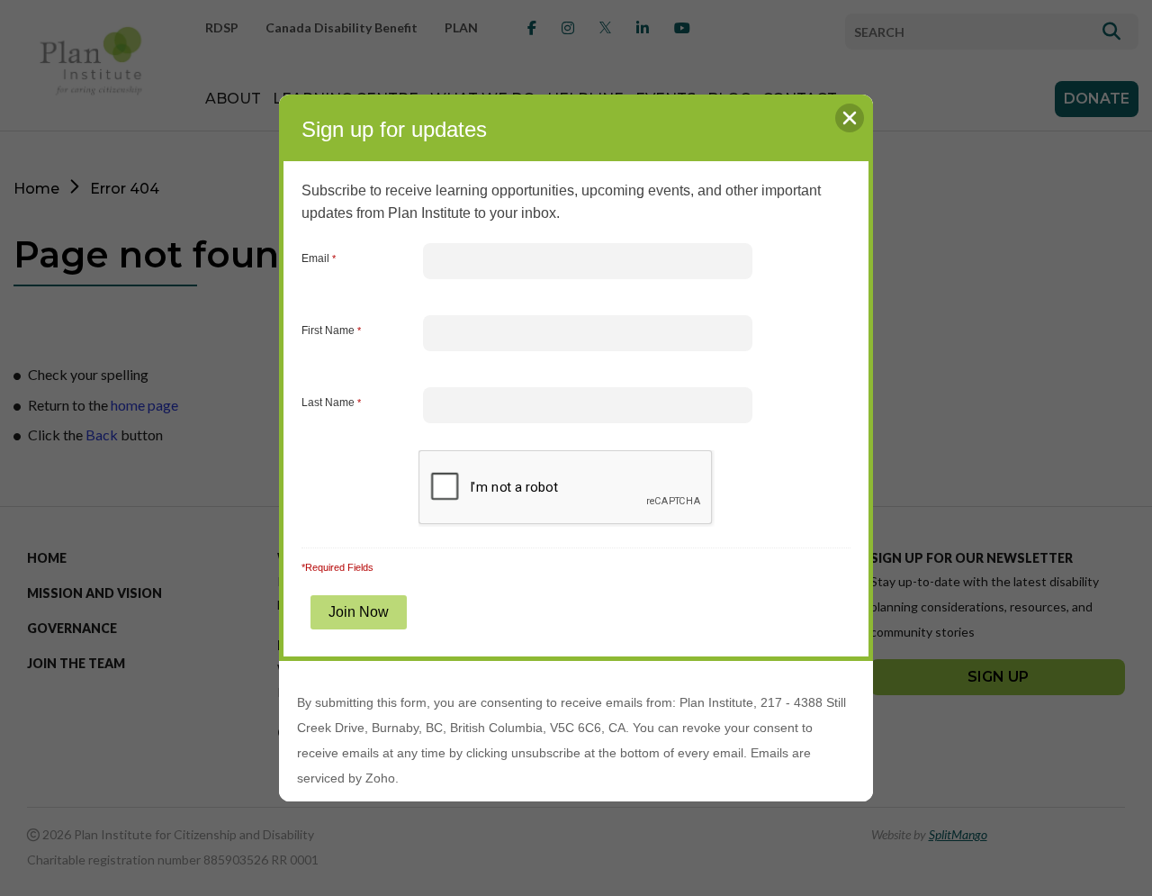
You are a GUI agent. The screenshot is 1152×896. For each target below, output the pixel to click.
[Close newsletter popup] (849, 118)
